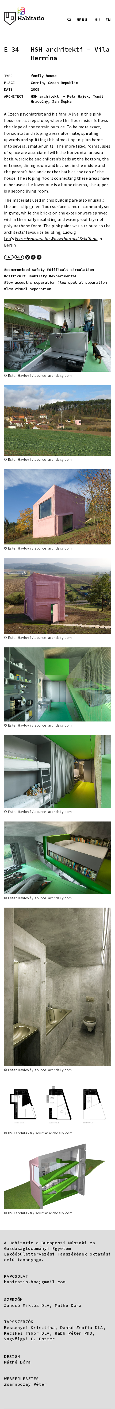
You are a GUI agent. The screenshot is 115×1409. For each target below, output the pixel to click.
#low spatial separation (82, 282)
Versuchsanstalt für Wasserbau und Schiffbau (56, 238)
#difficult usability (25, 276)
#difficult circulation (70, 269)
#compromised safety (24, 269)
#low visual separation (27, 288)
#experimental (63, 276)
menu (81, 19)
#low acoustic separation (29, 282)
